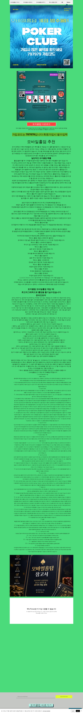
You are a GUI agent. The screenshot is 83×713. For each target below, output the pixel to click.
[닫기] (81, 711)
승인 (78, 711)
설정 (73, 711)
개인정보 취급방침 (46, 711)
